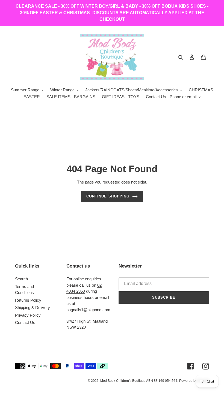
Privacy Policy (28, 315)
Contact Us (25, 322)
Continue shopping (107, 196)
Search (21, 279)
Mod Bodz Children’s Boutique (123, 381)
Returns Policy (28, 300)
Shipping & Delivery (32, 307)
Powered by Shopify (194, 381)
